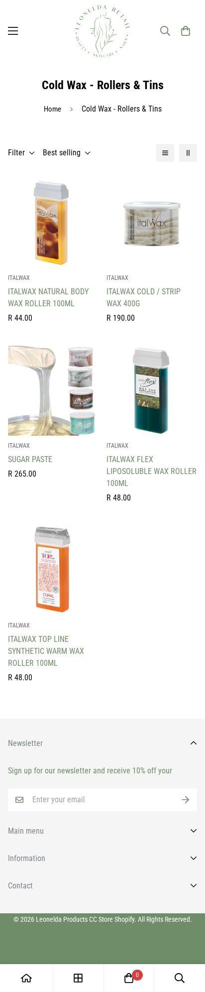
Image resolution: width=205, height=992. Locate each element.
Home (52, 109)
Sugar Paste (30, 459)
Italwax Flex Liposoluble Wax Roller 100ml (151, 471)
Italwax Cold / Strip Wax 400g (143, 297)
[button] (185, 30)
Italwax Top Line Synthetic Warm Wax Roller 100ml (46, 651)
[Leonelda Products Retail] (102, 31)
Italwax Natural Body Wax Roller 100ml (48, 297)
